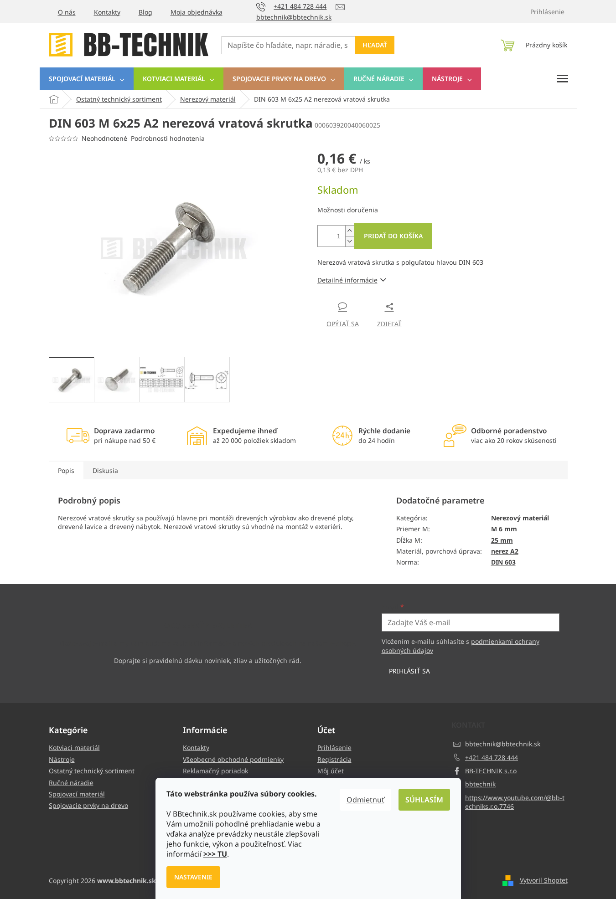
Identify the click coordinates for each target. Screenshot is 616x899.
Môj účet (330, 770)
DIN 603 (503, 562)
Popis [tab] (66, 470)
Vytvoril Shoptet (544, 880)
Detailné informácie (347, 280)
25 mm (502, 540)
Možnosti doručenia (347, 209)
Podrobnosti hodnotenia (168, 138)
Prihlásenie (334, 747)
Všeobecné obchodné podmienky (233, 759)
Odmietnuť (365, 800)
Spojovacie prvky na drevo (88, 805)
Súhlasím (424, 800)
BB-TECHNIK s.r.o (491, 770)
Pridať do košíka (393, 235)
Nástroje (62, 759)
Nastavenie (193, 877)
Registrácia (334, 759)
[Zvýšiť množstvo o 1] (349, 231)
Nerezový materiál (520, 518)
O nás (67, 12)
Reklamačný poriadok (215, 770)
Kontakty (107, 12)
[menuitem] (87, 78)
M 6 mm (504, 528)
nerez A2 (504, 551)
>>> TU (215, 854)
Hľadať (374, 45)
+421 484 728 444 (491, 757)
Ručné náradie (71, 782)
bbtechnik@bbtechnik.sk (502, 744)
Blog (145, 12)
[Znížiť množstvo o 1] (349, 241)
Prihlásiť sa (409, 671)
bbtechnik (480, 784)
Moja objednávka (197, 12)
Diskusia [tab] (105, 470)
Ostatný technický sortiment (92, 770)
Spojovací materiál (77, 794)
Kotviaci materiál (74, 747)
